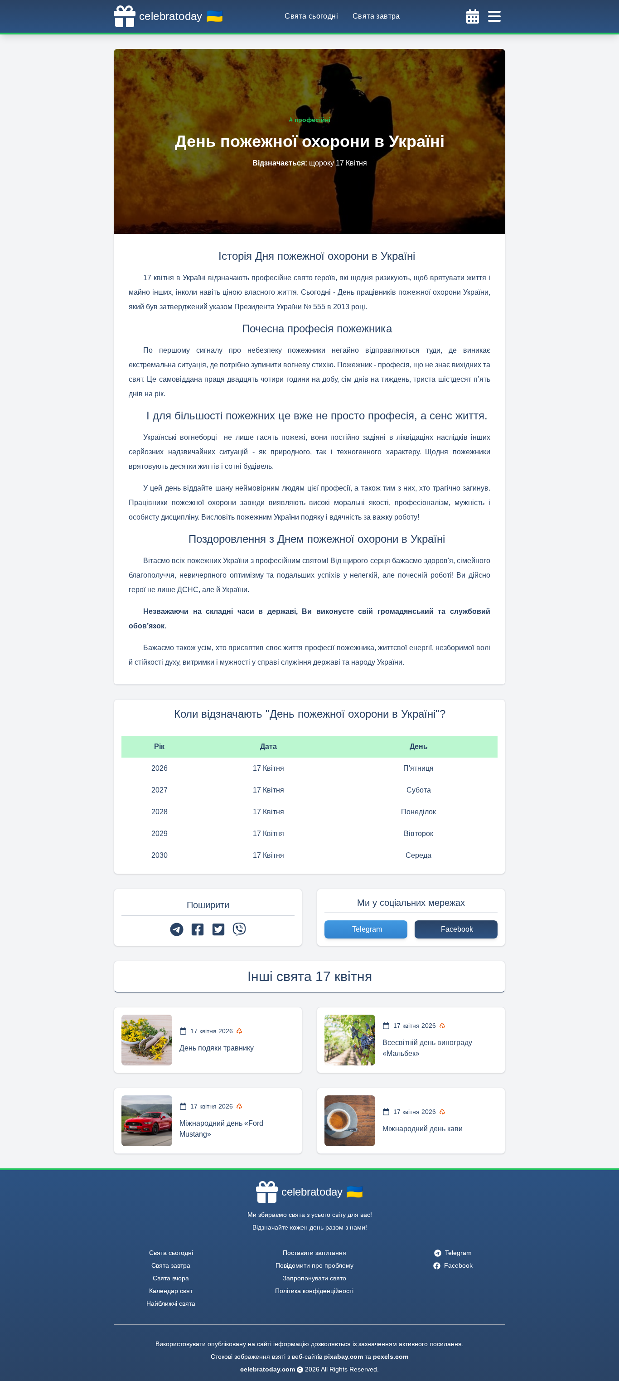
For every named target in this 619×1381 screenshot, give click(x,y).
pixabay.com (343, 1356)
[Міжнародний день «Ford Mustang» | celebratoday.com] (146, 1120)
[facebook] (197, 929)
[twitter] (218, 929)
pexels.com (390, 1356)
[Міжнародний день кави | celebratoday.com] (349, 1120)
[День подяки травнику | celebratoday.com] (146, 1040)
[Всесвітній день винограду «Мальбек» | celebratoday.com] (349, 1040)
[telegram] (177, 929)
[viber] (239, 929)
